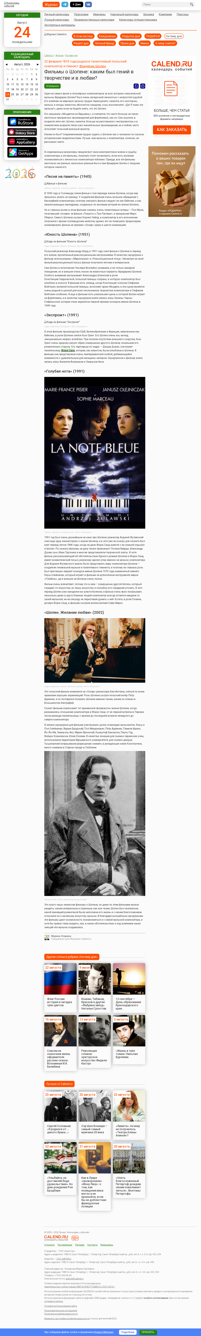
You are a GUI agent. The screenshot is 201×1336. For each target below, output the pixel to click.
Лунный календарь (56, 19)
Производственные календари (94, 19)
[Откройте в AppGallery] (22, 141)
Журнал (59, 55)
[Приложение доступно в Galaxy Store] (22, 132)
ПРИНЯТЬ (148, 1332)
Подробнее (127, 1332)
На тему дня (174, 36)
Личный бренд (104, 43)
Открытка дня (131, 36)
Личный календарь (56, 14)
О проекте (49, 1245)
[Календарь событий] (21, 4)
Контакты (92, 1245)
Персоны (183, 14)
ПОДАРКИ (153, 36)
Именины (99, 14)
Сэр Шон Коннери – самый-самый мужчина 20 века (94, 1129)
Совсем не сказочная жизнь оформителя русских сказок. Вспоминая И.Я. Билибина (58, 1058)
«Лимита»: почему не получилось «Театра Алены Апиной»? (128, 1130)
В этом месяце (83, 36)
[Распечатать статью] (142, 86)
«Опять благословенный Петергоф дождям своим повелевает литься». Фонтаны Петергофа (128, 1185)
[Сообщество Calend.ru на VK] (88, 4)
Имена (144, 43)
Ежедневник (107, 36)
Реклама (79, 1245)
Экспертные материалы (59, 25)
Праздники (81, 14)
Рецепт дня (81, 43)
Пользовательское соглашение (60, 1310)
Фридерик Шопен (92, 66)
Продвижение (65, 1245)
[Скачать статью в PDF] (136, 86)
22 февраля (52, 86)
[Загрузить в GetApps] (22, 152)
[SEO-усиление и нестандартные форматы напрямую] (172, 138)
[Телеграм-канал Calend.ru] (64, 4)
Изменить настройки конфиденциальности (66, 1318)
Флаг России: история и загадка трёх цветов (59, 1002)
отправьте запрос (53, 1301)
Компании (165, 14)
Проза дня (127, 43)
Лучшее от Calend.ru (59, 1084)
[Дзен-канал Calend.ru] (76, 4)
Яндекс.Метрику (104, 1332)
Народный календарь (124, 14)
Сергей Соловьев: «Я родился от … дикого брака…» (59, 1129)
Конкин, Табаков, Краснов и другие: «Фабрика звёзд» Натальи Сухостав (93, 1003)
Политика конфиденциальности (61, 1314)
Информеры (106, 1245)
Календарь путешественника (138, 19)
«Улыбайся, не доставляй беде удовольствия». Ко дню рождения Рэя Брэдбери (60, 1184)
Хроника (148, 14)
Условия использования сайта (60, 1306)
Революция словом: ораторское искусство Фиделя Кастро (94, 1057)
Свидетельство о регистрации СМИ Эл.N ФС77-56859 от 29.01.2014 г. (79, 1286)
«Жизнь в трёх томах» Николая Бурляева (127, 1054)
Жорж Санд (68, 350)
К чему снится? (165, 43)
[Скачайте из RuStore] (22, 122)
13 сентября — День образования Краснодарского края (128, 1003)
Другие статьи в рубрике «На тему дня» (71, 956)
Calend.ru (49, 55)
